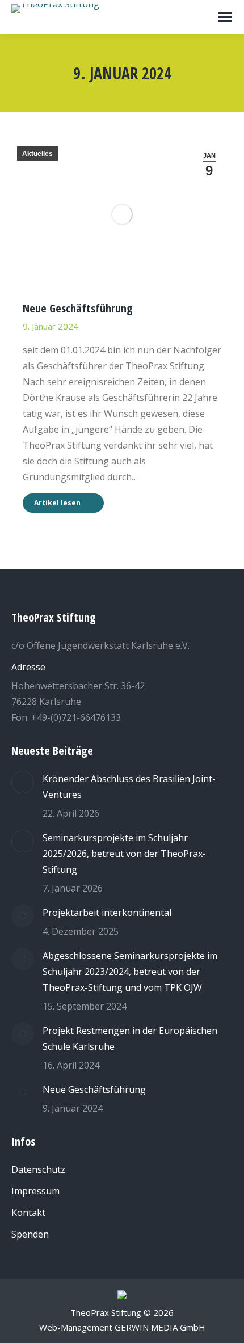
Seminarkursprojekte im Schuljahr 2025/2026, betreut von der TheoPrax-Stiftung (124, 853)
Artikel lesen (57, 503)
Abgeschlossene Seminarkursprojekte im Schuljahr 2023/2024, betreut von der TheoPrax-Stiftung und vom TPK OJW (130, 971)
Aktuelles (37, 154)
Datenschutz (38, 1169)
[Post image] (22, 782)
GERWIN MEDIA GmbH (160, 1327)
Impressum (35, 1191)
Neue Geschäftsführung (78, 308)
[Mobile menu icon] (225, 17)
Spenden (30, 1234)
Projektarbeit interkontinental (107, 912)
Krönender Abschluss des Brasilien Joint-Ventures (129, 786)
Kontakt (28, 1212)
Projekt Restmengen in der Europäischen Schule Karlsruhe (130, 1038)
